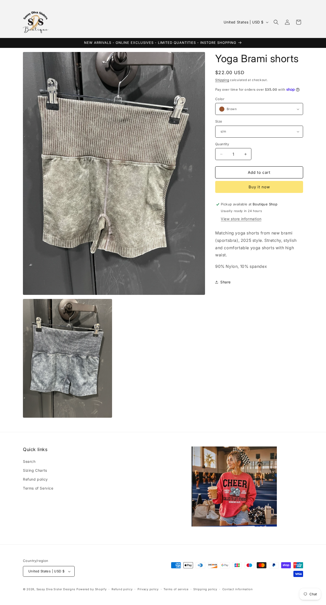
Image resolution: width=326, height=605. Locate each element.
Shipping (222, 80)
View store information (241, 219)
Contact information (237, 589)
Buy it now (259, 187)
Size (218, 121)
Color (219, 99)
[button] (276, 22)
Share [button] (225, 282)
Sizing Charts (35, 470)
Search (29, 461)
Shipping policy (205, 589)
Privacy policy (148, 589)
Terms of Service (38, 488)
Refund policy (35, 479)
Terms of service (176, 589)
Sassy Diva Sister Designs (56, 589)
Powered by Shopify (91, 589)
